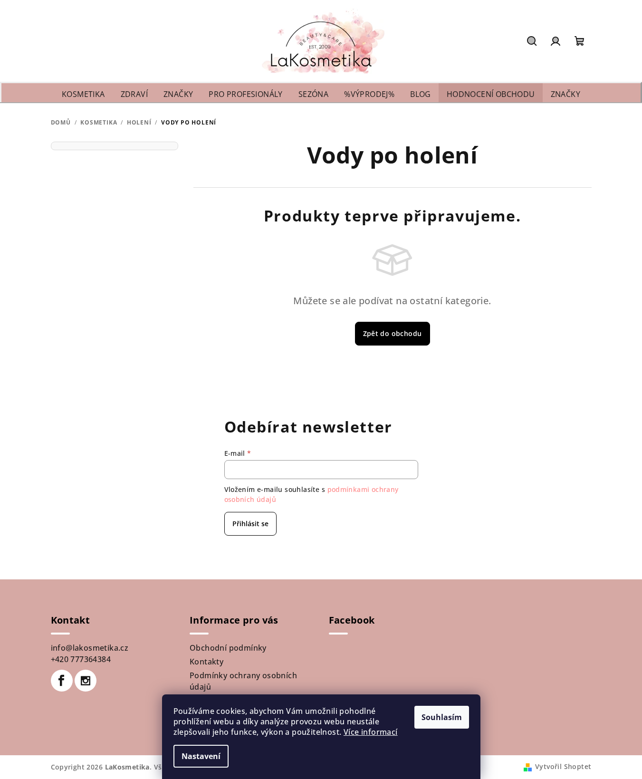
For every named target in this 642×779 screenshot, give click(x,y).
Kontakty (206, 661)
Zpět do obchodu (392, 333)
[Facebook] (62, 681)
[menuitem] (83, 94)
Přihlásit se (250, 523)
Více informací (371, 732)
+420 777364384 (81, 659)
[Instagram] (85, 681)
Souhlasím (442, 717)
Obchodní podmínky (228, 648)
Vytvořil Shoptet (563, 766)
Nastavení (201, 756)
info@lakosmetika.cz (90, 648)
